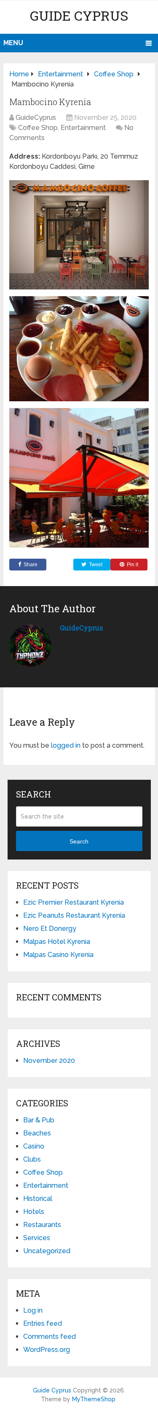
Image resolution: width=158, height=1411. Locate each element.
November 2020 (49, 1061)
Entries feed (42, 1323)
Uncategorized (46, 1251)
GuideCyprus (36, 118)
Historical (37, 1199)
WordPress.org (46, 1350)
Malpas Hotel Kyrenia (56, 942)
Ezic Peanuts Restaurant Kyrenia (74, 915)
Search (79, 841)
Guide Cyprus (79, 15)
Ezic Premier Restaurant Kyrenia (73, 902)
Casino (33, 1146)
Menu (13, 43)
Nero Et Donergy (49, 928)
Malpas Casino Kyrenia (58, 955)
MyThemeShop (93, 1399)
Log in (33, 1310)
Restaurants (42, 1225)
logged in (65, 745)
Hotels (33, 1212)
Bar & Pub (38, 1120)
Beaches (37, 1133)
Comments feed (49, 1337)
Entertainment (83, 128)
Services (36, 1238)
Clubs (32, 1159)
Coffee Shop (38, 128)
